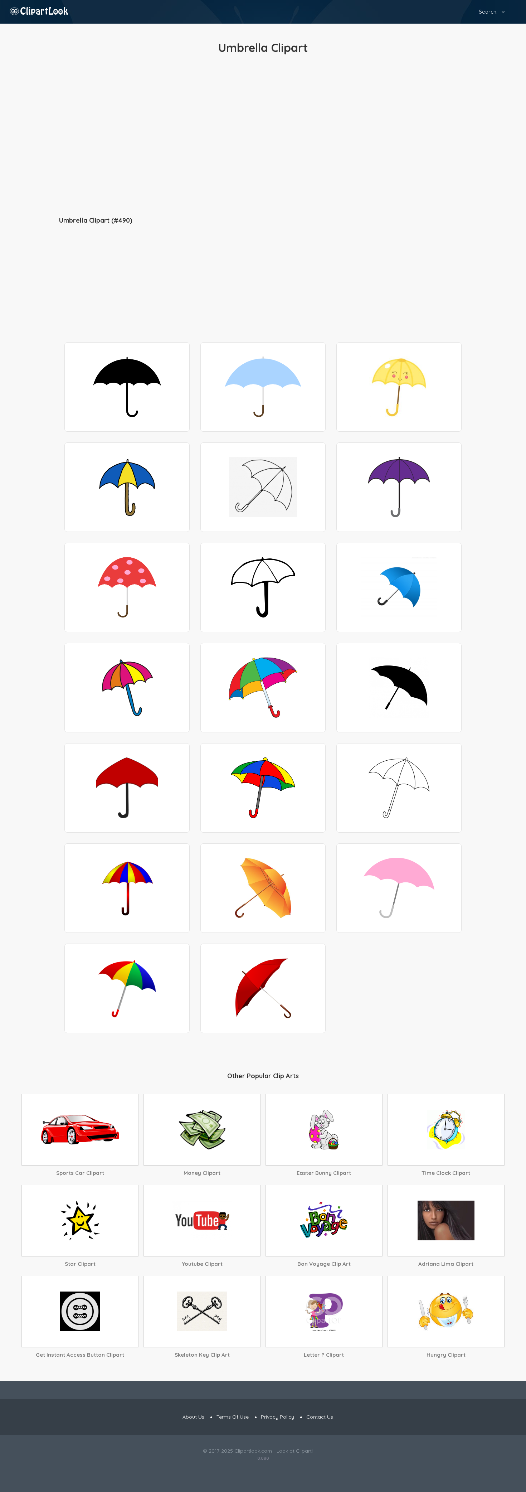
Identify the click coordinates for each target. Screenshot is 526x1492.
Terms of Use (232, 1417)
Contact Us (319, 1417)
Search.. (488, 11)
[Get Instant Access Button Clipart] (79, 1311)
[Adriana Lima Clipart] (446, 1220)
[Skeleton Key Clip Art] (201, 1311)
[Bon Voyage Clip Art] (324, 1220)
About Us (193, 1417)
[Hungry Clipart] (446, 1311)
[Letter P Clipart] (324, 1311)
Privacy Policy (277, 1417)
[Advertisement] (263, 136)
